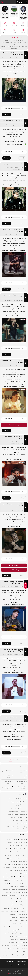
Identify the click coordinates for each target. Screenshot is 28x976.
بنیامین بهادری (21, 864)
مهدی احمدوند (21, 889)
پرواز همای (22, 867)
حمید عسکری (13, 870)
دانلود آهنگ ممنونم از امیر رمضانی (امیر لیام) (12, 164)
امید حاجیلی (6, 849)
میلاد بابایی (14, 883)
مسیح (14, 892)
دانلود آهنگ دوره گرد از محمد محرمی (17, 805)
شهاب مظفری (14, 908)
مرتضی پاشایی (22, 895)
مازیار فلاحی (22, 908)
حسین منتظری (5, 867)
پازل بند (13, 864)
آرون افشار (22, 839)
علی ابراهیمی (6, 948)
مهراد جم (7, 883)
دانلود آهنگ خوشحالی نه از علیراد (17, 808)
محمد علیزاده (22, 899)
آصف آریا (15, 839)
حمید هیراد (12, 874)
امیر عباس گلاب (6, 855)
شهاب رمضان (5, 908)
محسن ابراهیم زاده (21, 905)
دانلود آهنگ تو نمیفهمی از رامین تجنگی (16, 814)
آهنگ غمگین (8, 775)
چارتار (24, 877)
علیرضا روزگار (12, 942)
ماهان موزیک (20, 2)
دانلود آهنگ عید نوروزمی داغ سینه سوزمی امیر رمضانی (13, 504)
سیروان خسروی (21, 914)
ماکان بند (12, 905)
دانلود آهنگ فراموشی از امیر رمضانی (14, 717)
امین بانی (23, 852)
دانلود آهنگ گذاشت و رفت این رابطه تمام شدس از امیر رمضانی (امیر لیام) (13, 650)
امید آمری (15, 849)
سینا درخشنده (22, 920)
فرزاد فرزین (14, 933)
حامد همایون (22, 870)
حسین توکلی (14, 867)
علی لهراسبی (12, 936)
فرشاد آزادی (22, 933)
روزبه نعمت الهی (14, 955)
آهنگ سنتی (8, 770)
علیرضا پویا (13, 939)
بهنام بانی (13, 861)
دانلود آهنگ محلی (21, 965)
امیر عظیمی (15, 855)
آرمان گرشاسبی (22, 842)
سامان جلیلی (14, 927)
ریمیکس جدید (8, 781)
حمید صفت (4, 874)
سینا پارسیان (13, 920)
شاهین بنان (13, 911)
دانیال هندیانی (10, 877)
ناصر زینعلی (22, 883)
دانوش (17, 877)
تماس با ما (11, 965)
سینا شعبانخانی (21, 917)
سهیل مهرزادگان (21, 923)
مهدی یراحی (22, 886)
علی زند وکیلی (14, 945)
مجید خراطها (12, 895)
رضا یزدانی (14, 952)
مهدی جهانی (14, 886)
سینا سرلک (12, 917)
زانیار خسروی (22, 952)
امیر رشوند (7, 852)
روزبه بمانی (5, 955)
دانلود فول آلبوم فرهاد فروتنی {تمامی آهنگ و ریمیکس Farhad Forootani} (13, 828)
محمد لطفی (4, 895)
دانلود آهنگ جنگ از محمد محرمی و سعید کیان (14, 799)
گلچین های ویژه (21, 787)
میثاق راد (13, 889)
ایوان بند (17, 858)
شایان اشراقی (22, 911)
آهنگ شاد (23, 775)
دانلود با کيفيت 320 (13, 570)
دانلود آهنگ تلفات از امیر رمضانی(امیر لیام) (13, 120)
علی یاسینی (22, 945)
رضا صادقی (6, 952)
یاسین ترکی (14, 880)
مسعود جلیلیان (5, 889)
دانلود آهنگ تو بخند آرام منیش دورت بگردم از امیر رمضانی (12, 230)
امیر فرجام (23, 855)
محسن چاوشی (12, 902)
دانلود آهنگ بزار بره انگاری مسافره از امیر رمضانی (13, 437)
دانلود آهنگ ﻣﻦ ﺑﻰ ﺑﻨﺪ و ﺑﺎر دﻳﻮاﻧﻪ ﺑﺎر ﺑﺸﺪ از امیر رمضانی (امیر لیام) (12, 53)
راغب (3, 877)
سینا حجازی (12, 914)
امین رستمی (15, 852)
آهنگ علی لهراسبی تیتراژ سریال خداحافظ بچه (15, 802)
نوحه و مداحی (8, 787)
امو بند (23, 858)
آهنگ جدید (16, 58)
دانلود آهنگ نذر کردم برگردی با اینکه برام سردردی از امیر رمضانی (13, 582)
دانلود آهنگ (6, 114)
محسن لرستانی (21, 902)
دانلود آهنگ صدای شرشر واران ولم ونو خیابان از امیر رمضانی (12, 361)
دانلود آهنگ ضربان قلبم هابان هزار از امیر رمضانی (13, 296)
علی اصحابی (15, 948)
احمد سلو (23, 845)
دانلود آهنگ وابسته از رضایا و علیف (17, 817)
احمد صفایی (15, 845)
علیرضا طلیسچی (21, 942)
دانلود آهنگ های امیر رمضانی (14, 38)
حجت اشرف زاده (21, 874)
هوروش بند (5, 880)
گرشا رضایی (5, 927)
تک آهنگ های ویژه (9, 124)
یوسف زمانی (22, 880)
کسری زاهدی (16, 930)
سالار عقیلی (22, 927)
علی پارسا (23, 948)
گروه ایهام (9, 858)
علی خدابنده (5, 945)
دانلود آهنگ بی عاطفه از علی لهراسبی (17, 811)
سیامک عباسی (4, 911)
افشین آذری (22, 849)
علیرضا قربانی (22, 939)
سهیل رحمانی (12, 923)
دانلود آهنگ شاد (10, 961)
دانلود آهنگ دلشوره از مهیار (19, 820)
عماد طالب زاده (21, 936)
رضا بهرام (23, 955)
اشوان (7, 845)
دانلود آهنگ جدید (21, 961)
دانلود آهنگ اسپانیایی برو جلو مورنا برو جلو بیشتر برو (13, 824)
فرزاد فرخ (7, 933)
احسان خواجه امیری (11, 842)
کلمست (23, 930)
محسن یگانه (13, 899)
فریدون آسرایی (7, 930)
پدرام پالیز (7, 864)
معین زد (7, 892)
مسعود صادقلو (21, 892)
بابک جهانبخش (21, 861)
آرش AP (9, 839)
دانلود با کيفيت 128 (13, 425)
